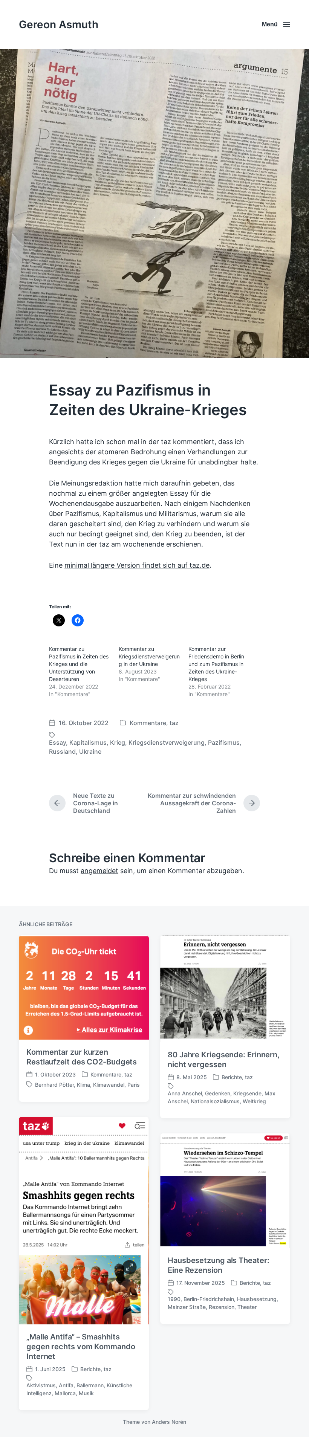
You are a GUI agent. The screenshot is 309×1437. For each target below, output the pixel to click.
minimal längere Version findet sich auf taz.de (137, 565)
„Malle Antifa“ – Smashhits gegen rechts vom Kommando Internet (80, 1346)
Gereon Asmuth (58, 24)
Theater (247, 1307)
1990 (174, 1299)
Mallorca (65, 1393)
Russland (62, 751)
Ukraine (90, 751)
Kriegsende (247, 1093)
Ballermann (90, 1385)
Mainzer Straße (187, 1307)
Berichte (232, 1077)
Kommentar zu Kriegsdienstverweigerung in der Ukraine (149, 656)
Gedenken (217, 1093)
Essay (57, 742)
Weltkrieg (254, 1101)
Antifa (66, 1385)
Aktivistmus (41, 1385)
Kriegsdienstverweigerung (166, 742)
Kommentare (148, 723)
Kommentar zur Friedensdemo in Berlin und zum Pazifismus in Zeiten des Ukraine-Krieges (216, 664)
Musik (86, 1393)
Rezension (221, 1307)
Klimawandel (108, 1084)
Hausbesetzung (257, 1299)
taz (174, 723)
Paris (133, 1084)
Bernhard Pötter (54, 1084)
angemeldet (99, 871)
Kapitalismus (88, 742)
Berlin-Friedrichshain (209, 1299)
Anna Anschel (185, 1093)
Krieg (117, 742)
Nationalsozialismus (215, 1101)
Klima (83, 1084)
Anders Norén (169, 1422)
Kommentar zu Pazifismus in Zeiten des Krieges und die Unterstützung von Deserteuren (79, 664)
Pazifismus (224, 742)
